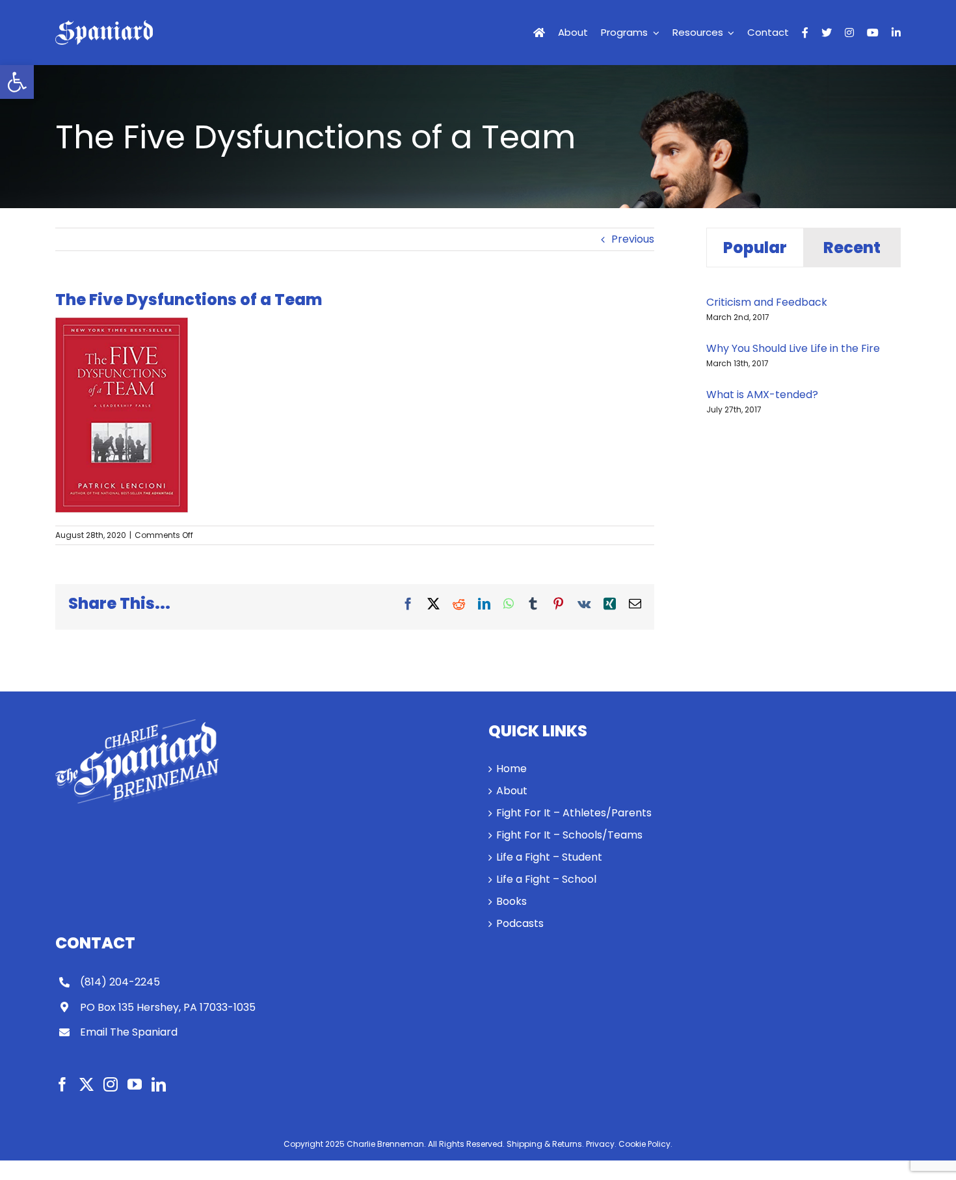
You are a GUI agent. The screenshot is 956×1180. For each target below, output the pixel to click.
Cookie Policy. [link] (645, 1143)
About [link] (511, 790)
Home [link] (511, 768)
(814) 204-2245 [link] (120, 981)
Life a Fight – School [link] (546, 879)
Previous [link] (632, 239)
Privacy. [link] (601, 1143)
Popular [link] (755, 247)
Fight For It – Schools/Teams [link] (569, 834)
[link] (17, 82)
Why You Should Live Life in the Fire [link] (793, 348)
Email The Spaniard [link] (129, 1032)
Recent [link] (852, 247)
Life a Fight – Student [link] (549, 857)
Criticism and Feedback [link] (766, 302)
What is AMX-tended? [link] (762, 394)
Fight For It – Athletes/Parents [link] (574, 812)
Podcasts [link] (520, 923)
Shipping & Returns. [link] (545, 1143)
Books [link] (511, 901)
